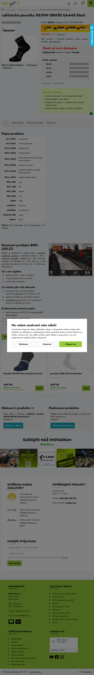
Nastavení (47, 344)
